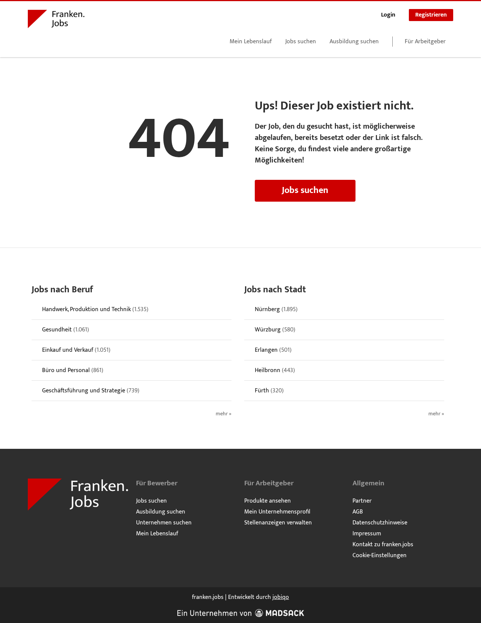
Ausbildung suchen (354, 41)
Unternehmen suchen (164, 523)
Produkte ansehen (267, 501)
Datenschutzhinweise (379, 523)
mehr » (223, 414)
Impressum (366, 534)
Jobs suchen (300, 41)
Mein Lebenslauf (251, 41)
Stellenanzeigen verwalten (278, 523)
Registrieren (431, 15)
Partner (362, 501)
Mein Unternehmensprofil (277, 512)
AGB (357, 512)
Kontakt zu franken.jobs (382, 544)
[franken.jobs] (56, 20)
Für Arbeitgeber (425, 41)
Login (388, 15)
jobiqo (280, 597)
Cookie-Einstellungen (379, 555)
